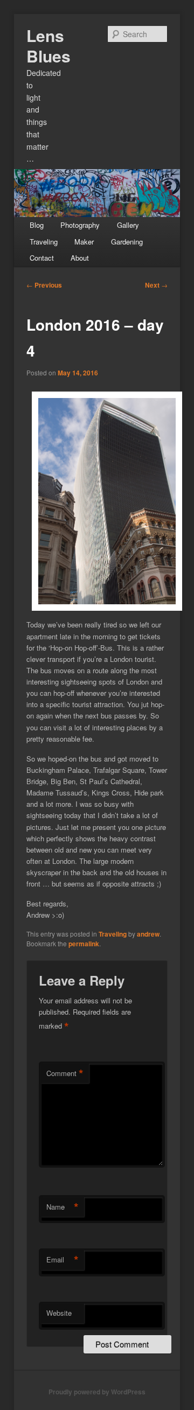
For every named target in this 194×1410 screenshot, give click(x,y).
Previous (44, 285)
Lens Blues (48, 45)
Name (62, 1207)
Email (62, 1259)
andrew (148, 934)
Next (156, 285)
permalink (83, 943)
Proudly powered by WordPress (97, 1392)
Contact (42, 258)
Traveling (44, 241)
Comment (65, 1073)
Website (59, 1313)
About (80, 258)
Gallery (128, 225)
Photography (80, 225)
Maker (84, 241)
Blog (37, 225)
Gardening (127, 241)
